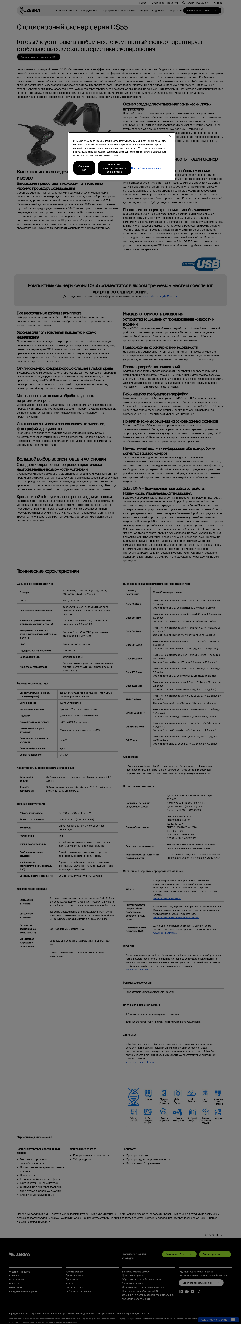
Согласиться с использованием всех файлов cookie (115, 168)
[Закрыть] (170, 136)
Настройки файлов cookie (146, 167)
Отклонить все (84, 168)
